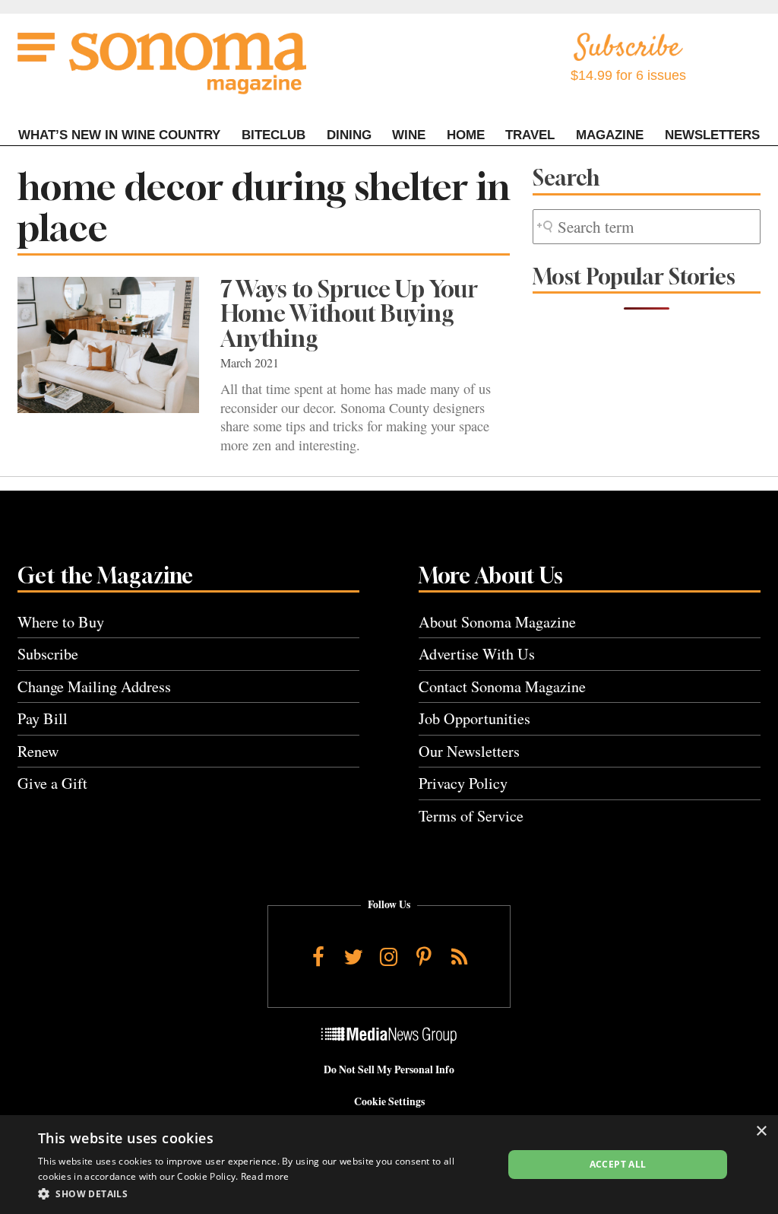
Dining (349, 135)
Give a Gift (52, 783)
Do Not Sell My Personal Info (389, 1069)
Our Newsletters (469, 751)
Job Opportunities (474, 718)
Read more (265, 1176)
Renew (38, 751)
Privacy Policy (463, 783)
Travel (530, 135)
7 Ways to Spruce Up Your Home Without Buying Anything (349, 314)
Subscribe (47, 654)
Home (466, 135)
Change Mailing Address (94, 686)
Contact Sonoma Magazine (502, 686)
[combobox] (647, 227)
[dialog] (389, 1164)
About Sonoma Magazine (497, 622)
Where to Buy (60, 622)
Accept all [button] (618, 1164)
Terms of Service (471, 816)
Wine (408, 135)
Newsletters (712, 135)
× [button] (761, 1131)
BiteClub (273, 135)
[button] (263, 1193)
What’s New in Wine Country (119, 135)
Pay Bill (42, 718)
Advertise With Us (477, 654)
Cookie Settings (389, 1101)
